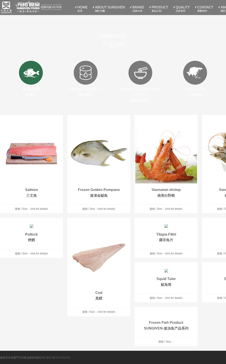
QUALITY (183, 8)
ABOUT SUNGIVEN (110, 8)
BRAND (138, 8)
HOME (82, 8)
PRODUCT (160, 8)
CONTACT (205, 8)
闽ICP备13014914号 (58, 357)
